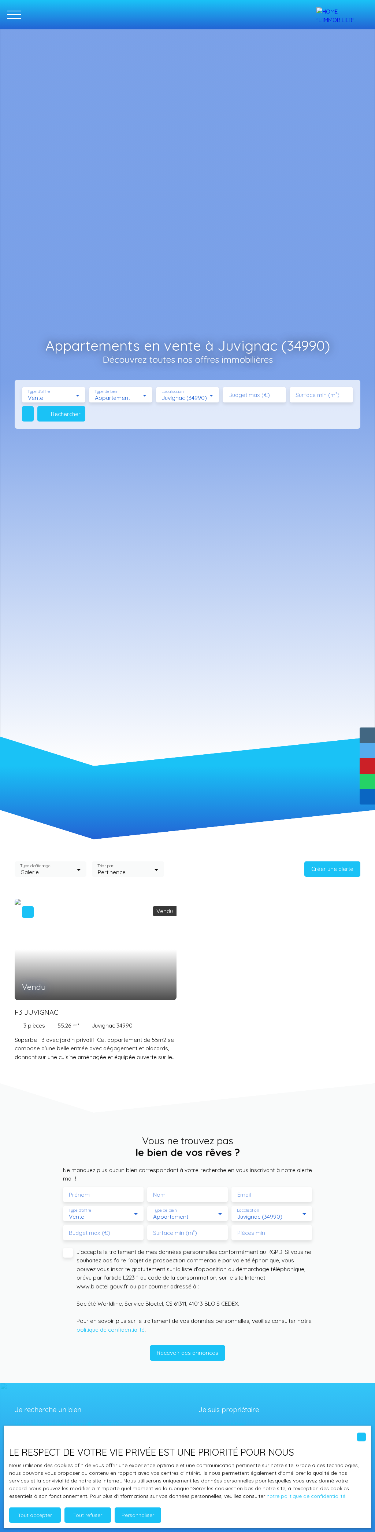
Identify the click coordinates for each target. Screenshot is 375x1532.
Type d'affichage (35, 866)
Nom (159, 1194)
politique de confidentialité (111, 1329)
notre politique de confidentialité (306, 1496)
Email (244, 1194)
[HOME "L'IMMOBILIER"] (342, 14)
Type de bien (106, 391)
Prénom (79, 1194)
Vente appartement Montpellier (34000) (67, 1424)
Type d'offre (38, 391)
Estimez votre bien (222, 1424)
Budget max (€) (249, 394)
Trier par (106, 866)
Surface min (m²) (317, 394)
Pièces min (251, 1232)
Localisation (172, 391)
